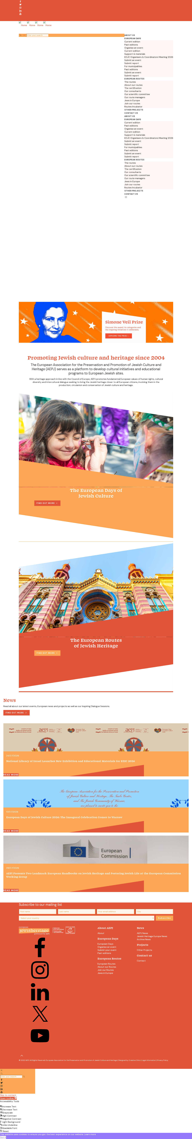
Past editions (104, 953)
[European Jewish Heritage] (35, 25)
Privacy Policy (162, 1060)
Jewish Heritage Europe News (152, 936)
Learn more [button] (90, 1134)
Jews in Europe (105, 973)
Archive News (144, 939)
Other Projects (144, 950)
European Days (105, 943)
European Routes (106, 963)
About (101, 933)
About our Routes (107, 966)
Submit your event (107, 950)
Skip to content (8, 1095)
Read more (11, 774)
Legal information (149, 1060)
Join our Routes (106, 969)
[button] (8, 1098)
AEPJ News (142, 933)
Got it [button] (3, 1137)
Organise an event (107, 946)
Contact (141, 960)
